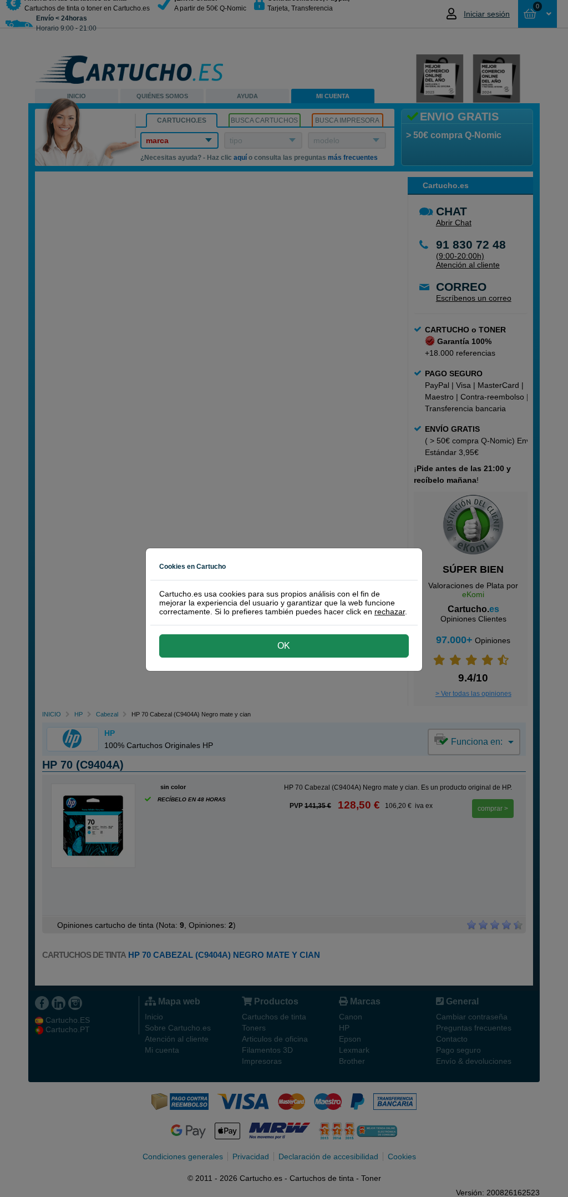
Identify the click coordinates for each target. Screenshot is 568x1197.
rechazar (389, 611)
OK (283, 645)
